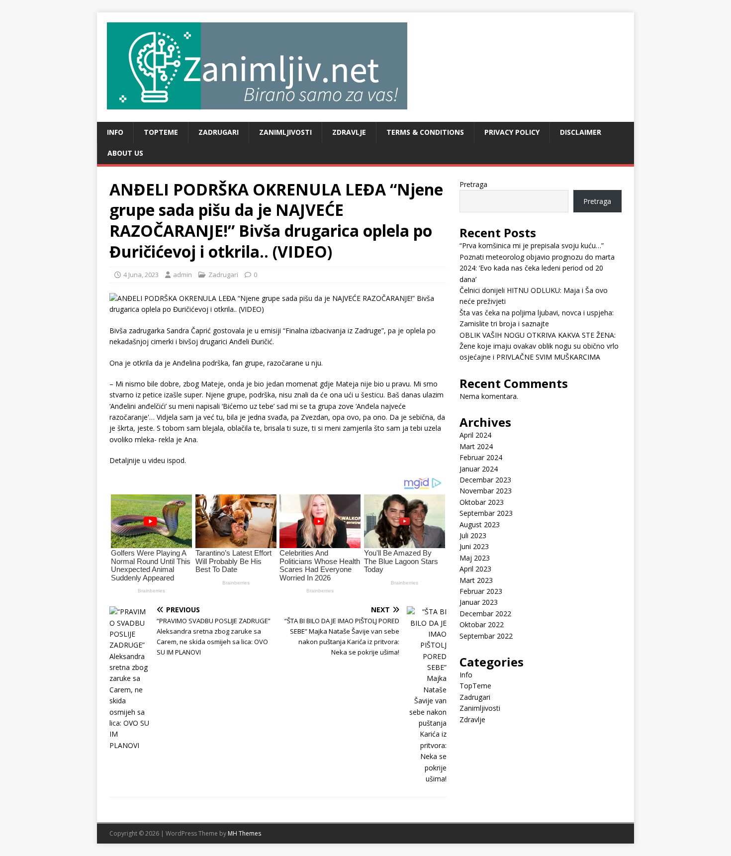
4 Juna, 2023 (141, 274)
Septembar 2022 (486, 636)
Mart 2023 (476, 580)
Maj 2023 (474, 558)
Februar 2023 (480, 591)
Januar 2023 (478, 602)
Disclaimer (580, 132)
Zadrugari (218, 132)
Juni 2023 (474, 546)
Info (115, 132)
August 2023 (479, 524)
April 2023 (475, 568)
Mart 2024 (476, 446)
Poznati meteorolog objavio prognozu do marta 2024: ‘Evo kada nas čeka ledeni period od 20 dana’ (537, 268)
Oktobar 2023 (481, 502)
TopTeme (161, 132)
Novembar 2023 (485, 490)
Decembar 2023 (485, 479)
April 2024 (475, 435)
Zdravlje (349, 132)
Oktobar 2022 (481, 624)
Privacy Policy (512, 132)
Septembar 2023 (486, 513)
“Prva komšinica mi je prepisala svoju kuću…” (531, 245)
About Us (125, 153)
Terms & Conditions (425, 132)
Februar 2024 (480, 457)
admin (182, 274)
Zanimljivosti (285, 132)
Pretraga (473, 184)
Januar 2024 (478, 469)
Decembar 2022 (485, 613)
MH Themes (244, 833)
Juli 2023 (472, 535)
